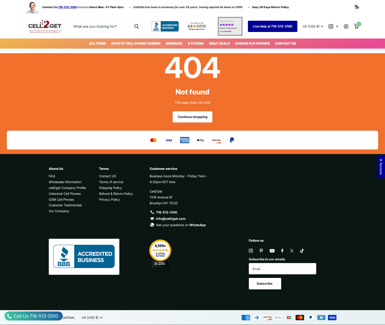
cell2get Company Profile (67, 188)
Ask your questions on (181, 225)
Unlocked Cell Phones (65, 193)
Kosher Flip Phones (252, 43)
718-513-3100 (166, 212)
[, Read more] (333, 26)
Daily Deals (219, 43)
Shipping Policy (110, 188)
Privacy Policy (109, 199)
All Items (97, 43)
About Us (56, 168)
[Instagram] (251, 251)
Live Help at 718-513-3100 (272, 26)
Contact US (285, 43)
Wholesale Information (65, 182)
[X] (292, 250)
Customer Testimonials (65, 205)
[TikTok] (302, 251)
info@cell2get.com (171, 218)
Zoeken (136, 26)
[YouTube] (272, 250)
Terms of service (111, 182)
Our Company (59, 211)
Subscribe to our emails (267, 259)
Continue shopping (192, 117)
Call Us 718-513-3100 (35, 316)
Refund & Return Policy (116, 193)
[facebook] (282, 250)
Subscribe (265, 283)
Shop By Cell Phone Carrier (135, 43)
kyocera (196, 43)
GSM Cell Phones (61, 199)
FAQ (52, 176)
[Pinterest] (261, 251)
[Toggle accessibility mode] (356, 7)
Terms (104, 168)
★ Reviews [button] (381, 167)
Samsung (174, 43)
